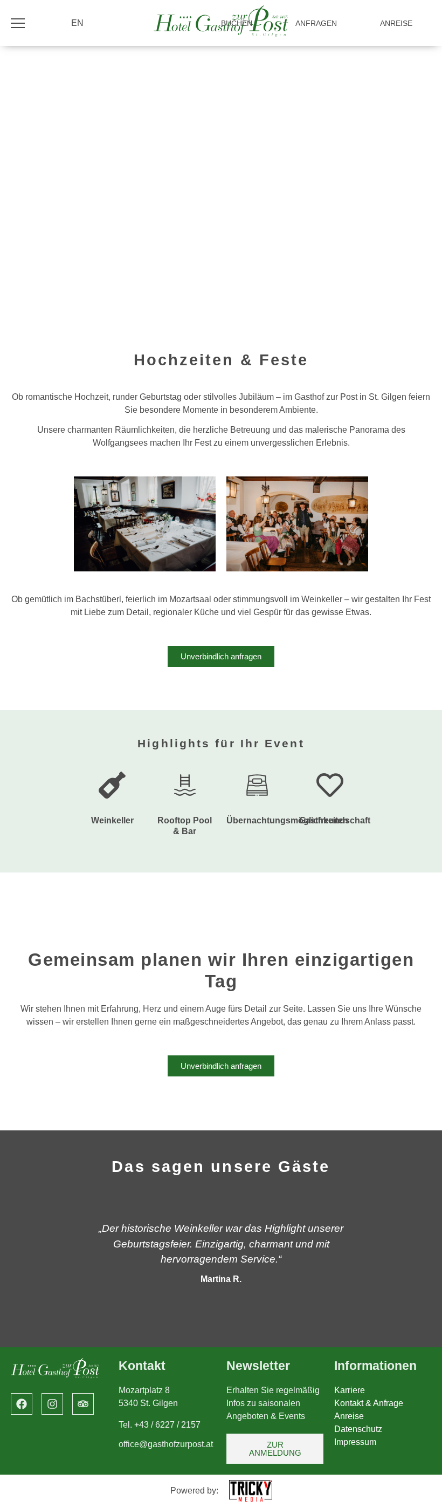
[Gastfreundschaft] (329, 785)
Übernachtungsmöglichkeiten (287, 820)
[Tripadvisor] (83, 1404)
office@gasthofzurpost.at (166, 1444)
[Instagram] (52, 1404)
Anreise (349, 1416)
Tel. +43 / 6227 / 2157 (160, 1424)
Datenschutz (358, 1429)
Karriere (349, 1390)
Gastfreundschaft (334, 820)
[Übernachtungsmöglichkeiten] (257, 785)
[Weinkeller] (112, 785)
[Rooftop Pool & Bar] (184, 785)
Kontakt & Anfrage (368, 1403)
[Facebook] (21, 1404)
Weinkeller (112, 820)
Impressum (355, 1442)
